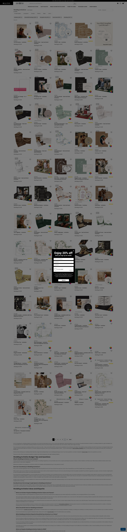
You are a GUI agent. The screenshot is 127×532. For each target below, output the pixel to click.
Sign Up (63, 280)
